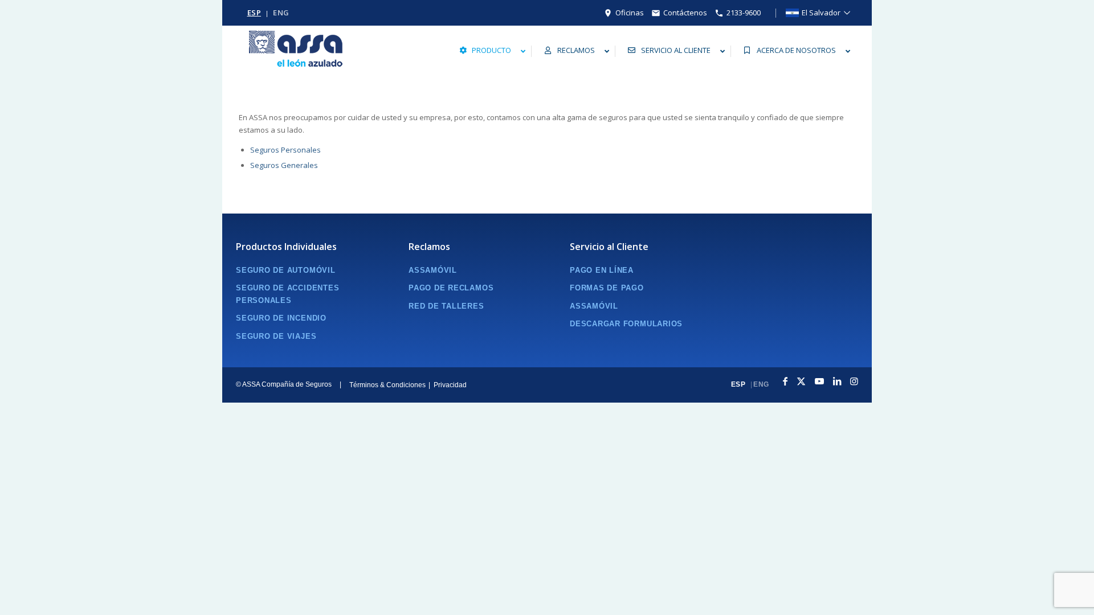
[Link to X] (801, 384)
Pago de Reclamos (451, 288)
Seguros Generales (284, 165)
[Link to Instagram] (854, 384)
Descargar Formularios (626, 323)
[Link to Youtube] (819, 384)
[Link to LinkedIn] (837, 384)
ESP (254, 13)
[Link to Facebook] (785, 384)
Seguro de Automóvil (286, 270)
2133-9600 (743, 13)
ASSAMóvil (433, 270)
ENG (281, 13)
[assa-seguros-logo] (296, 51)
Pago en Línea (602, 270)
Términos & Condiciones (387, 385)
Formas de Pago (607, 288)
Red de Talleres (446, 306)
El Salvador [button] (821, 13)
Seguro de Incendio (281, 318)
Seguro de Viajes (276, 336)
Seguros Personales (285, 150)
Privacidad (450, 385)
